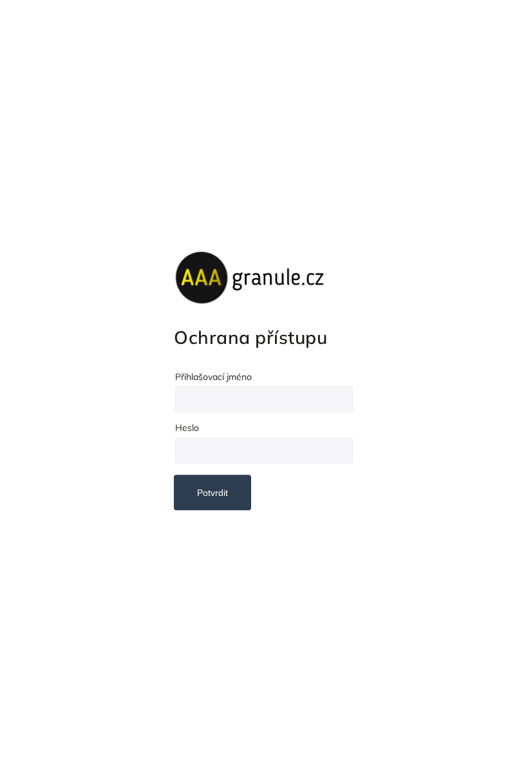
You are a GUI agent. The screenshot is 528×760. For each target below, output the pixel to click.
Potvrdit (212, 493)
